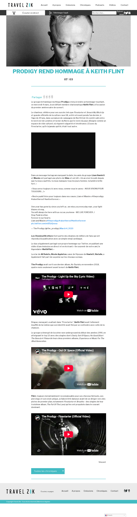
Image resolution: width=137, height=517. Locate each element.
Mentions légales (43, 502)
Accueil (44, 5)
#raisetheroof (65, 221)
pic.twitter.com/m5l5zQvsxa (44, 223)
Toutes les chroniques (45, 471)
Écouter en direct (30, 13)
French (109, 515)
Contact (124, 5)
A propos (56, 5)
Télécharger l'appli (60, 13)
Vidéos (112, 5)
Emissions (70, 5)
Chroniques (85, 5)
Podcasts (100, 5)
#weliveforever (79, 221)
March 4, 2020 (66, 228)
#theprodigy (53, 221)
